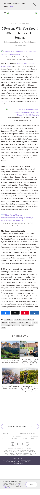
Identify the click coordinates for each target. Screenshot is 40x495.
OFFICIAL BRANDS (20, 436)
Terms (12, 486)
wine (3, 327)
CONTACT (34, 438)
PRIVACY (24, 438)
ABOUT (5, 433)
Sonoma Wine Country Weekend (19, 322)
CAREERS (6, 436)
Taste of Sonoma (27, 325)
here (11, 6)
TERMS (14, 438)
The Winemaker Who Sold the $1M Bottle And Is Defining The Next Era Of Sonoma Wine (29, 362)
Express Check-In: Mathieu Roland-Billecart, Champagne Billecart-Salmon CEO (29, 389)
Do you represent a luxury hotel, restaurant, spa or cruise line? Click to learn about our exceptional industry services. (20, 460)
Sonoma (4, 101)
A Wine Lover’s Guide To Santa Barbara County (10, 387)
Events (13, 23)
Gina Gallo (8, 319)
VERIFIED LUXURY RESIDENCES (24, 433)
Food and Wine (24, 23)
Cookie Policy (7, 487)
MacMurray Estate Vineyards (24, 319)
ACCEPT (31, 484)
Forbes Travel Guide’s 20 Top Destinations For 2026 (10, 362)
